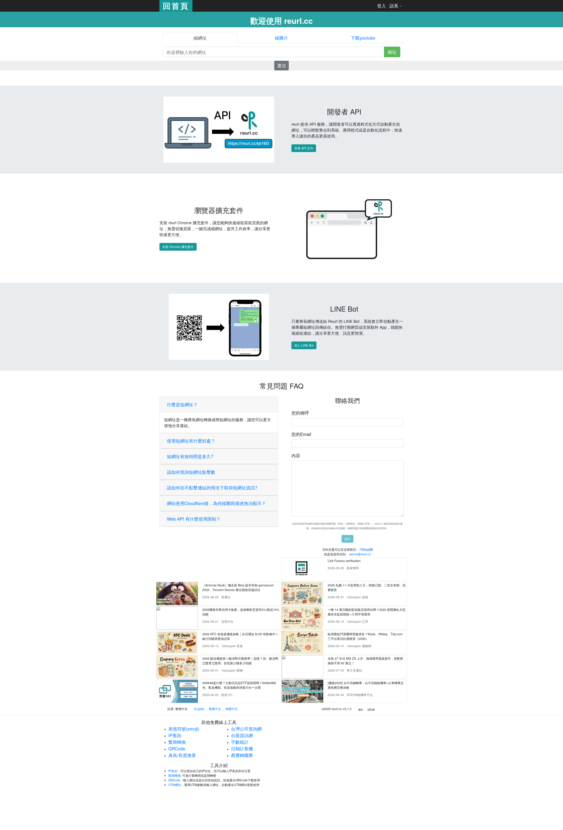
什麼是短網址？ (182, 404)
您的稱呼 (300, 412)
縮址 (392, 52)
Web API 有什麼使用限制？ (194, 519)
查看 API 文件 (303, 148)
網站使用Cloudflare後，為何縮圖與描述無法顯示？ (216, 503)
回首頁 (176, 5)
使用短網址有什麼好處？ (191, 440)
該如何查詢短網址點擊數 (191, 472)
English (199, 709)
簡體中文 (231, 709)
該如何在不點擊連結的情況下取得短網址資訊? (212, 487)
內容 (295, 455)
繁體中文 (215, 709)
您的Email (301, 434)
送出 (347, 538)
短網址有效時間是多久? (190, 456)
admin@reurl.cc (360, 554)
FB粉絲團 (366, 549)
